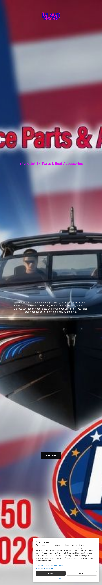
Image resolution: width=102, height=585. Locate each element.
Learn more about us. (45, 568)
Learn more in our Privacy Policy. (49, 565)
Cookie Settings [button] (66, 579)
